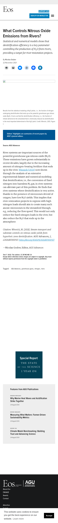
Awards (5, 495)
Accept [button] (49, 515)
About (6, 489)
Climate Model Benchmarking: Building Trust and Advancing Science (27, 432)
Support (43, 11)
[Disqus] (29, 311)
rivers (43, 269)
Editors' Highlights (15, 412)
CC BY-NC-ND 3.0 (26, 255)
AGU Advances (16, 269)
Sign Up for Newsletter (39, 16)
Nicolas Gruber (10, 59)
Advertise (6, 505)
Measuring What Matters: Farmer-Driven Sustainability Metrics (28, 416)
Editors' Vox (13, 428)
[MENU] (53, 16)
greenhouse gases (27, 269)
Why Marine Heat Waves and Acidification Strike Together (28, 400)
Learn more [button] (18, 519)
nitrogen (37, 269)
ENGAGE (6, 492)
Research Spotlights (15, 396)
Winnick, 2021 (45, 121)
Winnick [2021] (27, 169)
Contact (6, 498)
